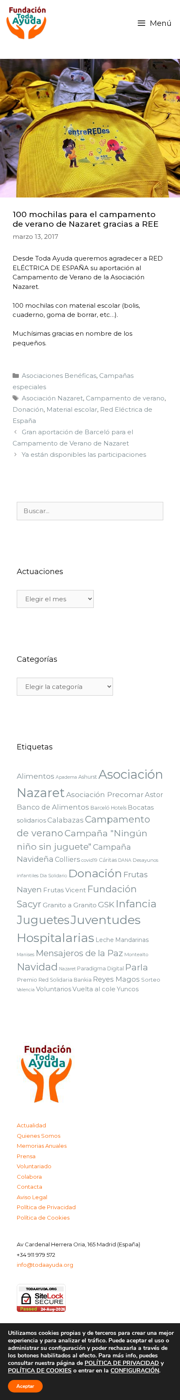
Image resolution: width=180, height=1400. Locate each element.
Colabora (29, 1176)
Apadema (66, 777)
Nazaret (67, 969)
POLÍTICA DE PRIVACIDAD (122, 1363)
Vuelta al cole (94, 989)
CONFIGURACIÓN (135, 1371)
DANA (124, 860)
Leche (104, 940)
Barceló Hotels (108, 808)
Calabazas (65, 820)
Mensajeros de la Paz (79, 953)
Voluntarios (53, 989)
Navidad (37, 967)
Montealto (136, 954)
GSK (106, 904)
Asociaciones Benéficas (59, 376)
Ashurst (87, 777)
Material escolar (71, 409)
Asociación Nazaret (52, 398)
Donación (28, 409)
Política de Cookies (43, 1217)
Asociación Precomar (105, 794)
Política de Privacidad (46, 1207)
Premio (27, 979)
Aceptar (25, 1386)
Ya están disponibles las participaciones (84, 454)
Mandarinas (132, 940)
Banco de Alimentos (53, 807)
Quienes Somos (38, 1135)
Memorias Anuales (42, 1145)
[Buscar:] (90, 511)
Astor (154, 794)
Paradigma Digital (100, 968)
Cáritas (108, 860)
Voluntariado (34, 1166)
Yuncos (128, 989)
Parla (136, 967)
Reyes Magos (116, 979)
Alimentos (35, 776)
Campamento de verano (125, 398)
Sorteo (150, 979)
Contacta (29, 1186)
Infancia (136, 903)
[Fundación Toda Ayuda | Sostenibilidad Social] (28, 23)
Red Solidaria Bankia (65, 980)
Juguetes (43, 920)
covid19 (89, 860)
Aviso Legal (32, 1197)
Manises (25, 954)
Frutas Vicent (64, 890)
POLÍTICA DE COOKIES (40, 1371)
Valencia (26, 989)
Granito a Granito (70, 905)
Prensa (26, 1156)
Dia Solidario (53, 875)
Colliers (67, 859)
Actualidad (31, 1125)
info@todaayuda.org (45, 1264)
